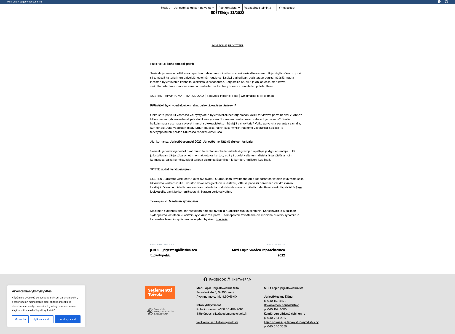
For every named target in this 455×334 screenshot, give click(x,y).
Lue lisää (264, 159)
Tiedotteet (235, 45)
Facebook (217, 279)
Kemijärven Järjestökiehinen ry (284, 313)
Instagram (242, 279)
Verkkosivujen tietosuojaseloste (217, 322)
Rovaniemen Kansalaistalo (281, 305)
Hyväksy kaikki (68, 319)
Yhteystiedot (287, 7)
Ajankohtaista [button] (227, 7)
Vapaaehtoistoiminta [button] (257, 7)
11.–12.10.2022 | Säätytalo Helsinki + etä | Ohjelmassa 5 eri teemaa (230, 95)
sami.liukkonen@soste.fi (183, 191)
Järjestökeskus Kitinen (279, 296)
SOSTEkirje (219, 45)
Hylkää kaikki (42, 319)
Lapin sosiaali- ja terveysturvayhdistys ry (291, 322)
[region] (46, 306)
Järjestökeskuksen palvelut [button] (192, 7)
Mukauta (20, 319)
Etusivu (165, 7)
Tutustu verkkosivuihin (215, 191)
